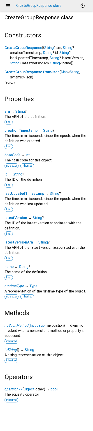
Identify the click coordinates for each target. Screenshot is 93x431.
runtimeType (14, 286)
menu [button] (8, 5)
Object (29, 389)
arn (7, 111)
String (49, 48)
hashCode (12, 155)
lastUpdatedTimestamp (24, 193)
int (28, 155)
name (9, 267)
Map (64, 72)
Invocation (38, 325)
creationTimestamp (21, 130)
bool (54, 389)
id (6, 174)
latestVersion (16, 218)
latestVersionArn (19, 242)
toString (11, 350)
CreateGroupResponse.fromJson (32, 72)
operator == (14, 389)
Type (33, 286)
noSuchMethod (17, 325)
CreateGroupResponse (23, 48)
